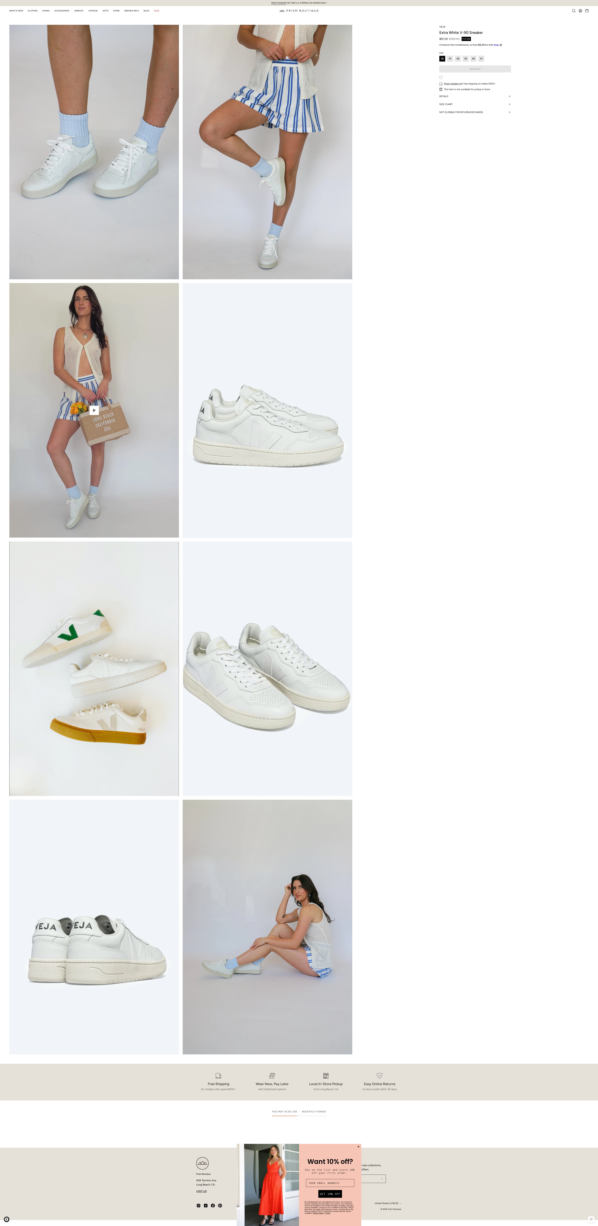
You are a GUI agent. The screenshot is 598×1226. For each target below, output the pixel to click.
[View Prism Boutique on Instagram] (198, 1205)
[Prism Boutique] (299, 11)
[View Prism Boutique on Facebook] (213, 1205)
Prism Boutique (203, 1174)
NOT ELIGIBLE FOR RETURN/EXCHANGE (461, 112)
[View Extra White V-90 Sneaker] (94, 410)
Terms (327, 1211)
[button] (16, 10)
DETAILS (443, 96)
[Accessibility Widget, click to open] (6, 1219)
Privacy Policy (318, 1211)
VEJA (442, 26)
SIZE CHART (446, 104)
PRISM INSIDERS (278, 3)
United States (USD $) (386, 1203)
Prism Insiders (451, 83)
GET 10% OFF (330, 1192)
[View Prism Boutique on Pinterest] (220, 1205)
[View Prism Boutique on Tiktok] (205, 1205)
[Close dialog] (358, 1145)
